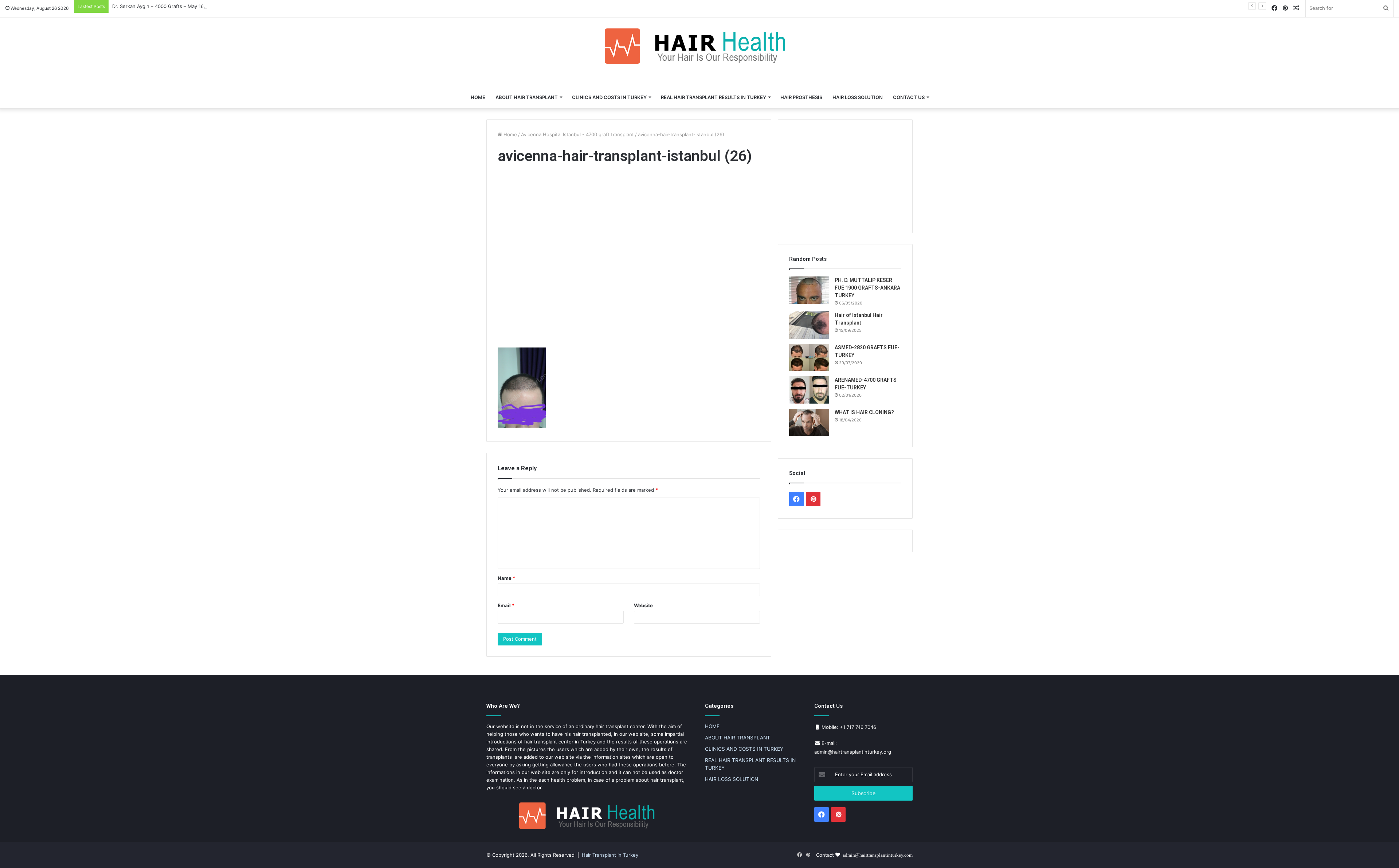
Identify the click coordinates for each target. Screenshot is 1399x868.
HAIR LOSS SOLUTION (857, 97)
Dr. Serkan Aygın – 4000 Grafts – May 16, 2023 (165, 6)
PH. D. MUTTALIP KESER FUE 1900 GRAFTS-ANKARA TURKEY (867, 287)
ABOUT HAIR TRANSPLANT (526, 97)
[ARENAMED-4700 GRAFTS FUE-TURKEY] (809, 390)
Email (506, 605)
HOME (478, 97)
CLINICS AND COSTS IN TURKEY (609, 97)
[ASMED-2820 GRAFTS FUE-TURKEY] (809, 357)
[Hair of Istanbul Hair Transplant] (809, 325)
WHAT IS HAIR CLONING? (864, 412)
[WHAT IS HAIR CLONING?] (809, 422)
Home (509, 134)
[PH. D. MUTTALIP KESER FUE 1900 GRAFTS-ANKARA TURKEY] (809, 290)
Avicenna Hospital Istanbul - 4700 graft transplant (577, 134)
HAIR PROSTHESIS (801, 97)
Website (643, 605)
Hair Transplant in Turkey (610, 855)
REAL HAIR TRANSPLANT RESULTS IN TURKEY (713, 97)
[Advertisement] (629, 258)
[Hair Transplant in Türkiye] (699, 46)
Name (506, 578)
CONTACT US (909, 97)
